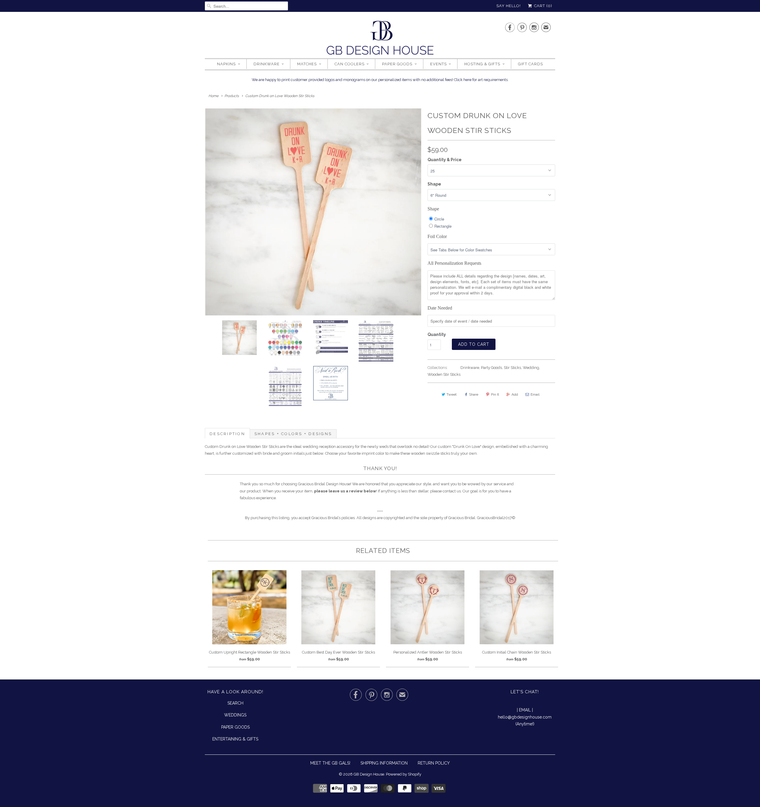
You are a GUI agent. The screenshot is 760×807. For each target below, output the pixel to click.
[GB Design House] (380, 39)
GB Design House (369, 774)
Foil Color (437, 236)
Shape (434, 184)
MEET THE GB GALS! (330, 763)
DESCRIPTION (227, 434)
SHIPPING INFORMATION (384, 763)
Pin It (495, 394)
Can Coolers (350, 64)
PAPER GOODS (235, 727)
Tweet (451, 394)
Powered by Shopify (403, 774)
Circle (439, 219)
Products (231, 96)
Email (535, 394)
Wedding (531, 367)
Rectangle (443, 226)
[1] (313, 212)
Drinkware (267, 64)
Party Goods (491, 367)
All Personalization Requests (454, 263)
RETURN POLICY (434, 763)
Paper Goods (397, 64)
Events (438, 64)
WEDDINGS (235, 715)
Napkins (226, 64)
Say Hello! (508, 6)
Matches (307, 64)
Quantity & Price (445, 159)
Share (473, 394)
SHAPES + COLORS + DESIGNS (293, 434)
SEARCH (235, 703)
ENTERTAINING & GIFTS (235, 739)
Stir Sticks (512, 367)
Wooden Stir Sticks (444, 374)
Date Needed (440, 307)
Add (515, 394)
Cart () (542, 6)
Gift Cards (530, 64)
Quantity (437, 334)
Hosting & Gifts (482, 64)
